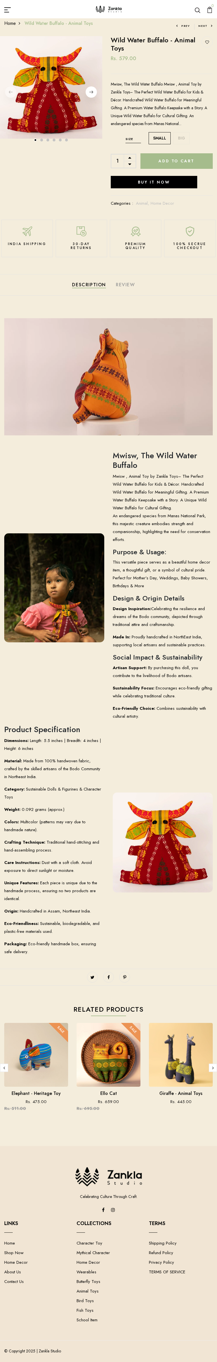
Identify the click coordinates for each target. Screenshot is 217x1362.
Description (89, 284)
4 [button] (54, 140)
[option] (51, 87)
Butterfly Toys (88, 1281)
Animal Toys (88, 1291)
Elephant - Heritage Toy (36, 1093)
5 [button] (60, 140)
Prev (185, 26)
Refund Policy (161, 1253)
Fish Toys (85, 1310)
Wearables (86, 1272)
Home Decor (162, 203)
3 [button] (48, 140)
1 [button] (35, 140)
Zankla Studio (50, 1351)
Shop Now (13, 1253)
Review (125, 284)
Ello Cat (108, 1093)
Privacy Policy (161, 1262)
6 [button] (67, 140)
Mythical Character (93, 1253)
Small (159, 138)
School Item (87, 1320)
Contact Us (14, 1281)
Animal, (143, 203)
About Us (12, 1272)
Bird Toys (85, 1301)
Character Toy (89, 1243)
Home (10, 23)
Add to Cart (176, 161)
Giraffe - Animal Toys (180, 1093)
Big (181, 138)
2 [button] (42, 140)
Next (203, 26)
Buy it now (154, 182)
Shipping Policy (163, 1243)
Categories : (122, 203)
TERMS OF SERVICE (167, 1272)
